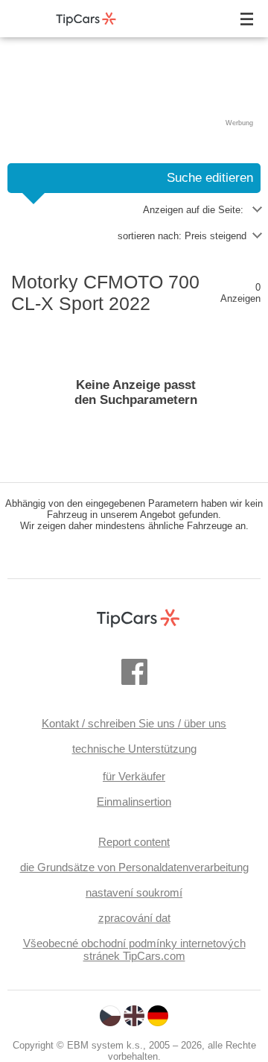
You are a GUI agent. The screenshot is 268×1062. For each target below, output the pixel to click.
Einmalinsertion (134, 801)
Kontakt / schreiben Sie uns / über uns (134, 723)
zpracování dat (134, 917)
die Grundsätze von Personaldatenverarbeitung (134, 867)
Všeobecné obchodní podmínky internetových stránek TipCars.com (134, 949)
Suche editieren (210, 178)
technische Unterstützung (134, 748)
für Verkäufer (134, 776)
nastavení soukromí (134, 892)
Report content (134, 841)
